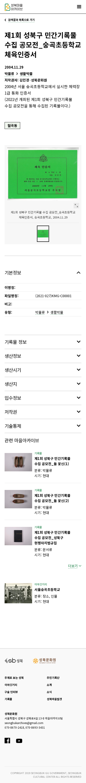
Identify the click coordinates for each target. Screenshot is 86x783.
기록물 (8, 699)
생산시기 (13, 369)
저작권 (11, 411)
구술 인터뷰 (11, 692)
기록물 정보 (16, 341)
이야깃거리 (11, 685)
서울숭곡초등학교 (47, 589)
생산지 (11, 383)
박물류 (9, 73)
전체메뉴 (79, 6)
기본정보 (13, 272)
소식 (49, 692)
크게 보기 (76, 205)
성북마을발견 (54, 699)
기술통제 (13, 425)
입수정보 (13, 397)
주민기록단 (53, 678)
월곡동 (12, 125)
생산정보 (13, 355)
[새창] (18, 462)
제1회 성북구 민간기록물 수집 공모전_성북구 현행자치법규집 (52, 537)
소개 (49, 685)
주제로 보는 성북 (14, 678)
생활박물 (26, 73)
